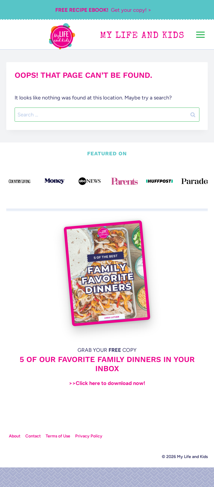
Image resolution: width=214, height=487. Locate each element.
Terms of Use (58, 435)
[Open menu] (200, 34)
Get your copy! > (103, 10)
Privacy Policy (88, 435)
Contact (33, 435)
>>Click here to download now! (107, 383)
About (14, 435)
